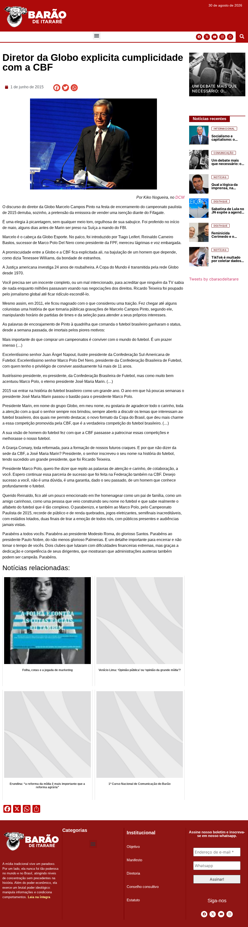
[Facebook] (199, 37)
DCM (179, 197)
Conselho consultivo (143, 887)
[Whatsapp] (230, 37)
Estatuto (133, 900)
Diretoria (133, 873)
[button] (97, 36)
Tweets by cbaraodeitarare (214, 279)
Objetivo (133, 847)
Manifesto (134, 860)
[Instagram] (222, 37)
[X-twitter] (207, 37)
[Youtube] (214, 37)
